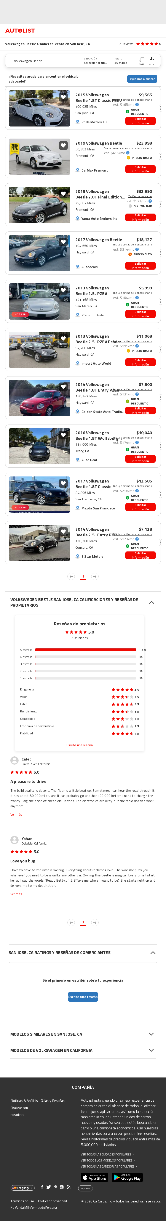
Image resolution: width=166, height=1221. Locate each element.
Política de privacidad (52, 1201)
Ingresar (85, 1188)
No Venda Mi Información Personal (34, 1207)
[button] (141, 60)
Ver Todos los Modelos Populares (108, 1160)
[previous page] (71, 576)
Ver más (16, 814)
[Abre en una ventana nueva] (94, 1177)
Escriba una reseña (80, 745)
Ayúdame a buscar (142, 79)
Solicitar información (140, 121)
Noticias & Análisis (24, 1100)
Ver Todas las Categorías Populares (109, 1166)
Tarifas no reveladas (140, 196)
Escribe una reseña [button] (83, 996)
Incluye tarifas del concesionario (132, 99)
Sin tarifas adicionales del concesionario (128, 148)
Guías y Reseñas (53, 1100)
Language (23, 1188)
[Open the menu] (157, 31)
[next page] (95, 576)
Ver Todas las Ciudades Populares (107, 1154)
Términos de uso (22, 1201)
